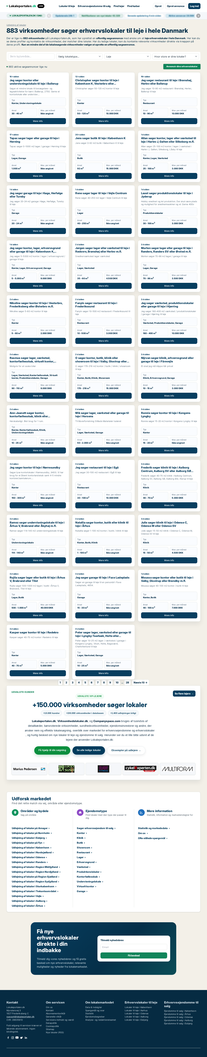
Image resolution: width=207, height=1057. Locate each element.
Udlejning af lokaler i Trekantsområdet (34, 891)
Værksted (82, 866)
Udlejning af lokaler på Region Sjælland (34, 876)
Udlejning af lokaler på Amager (30, 828)
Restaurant (83, 852)
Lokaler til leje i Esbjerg (136, 1020)
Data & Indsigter (93, 1007)
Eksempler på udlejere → (126, 750)
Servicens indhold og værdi (60, 1020)
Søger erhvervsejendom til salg (95, 828)
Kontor (81, 833)
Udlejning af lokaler (16, 25)
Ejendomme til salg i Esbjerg (178, 1023)
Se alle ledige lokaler (89, 750)
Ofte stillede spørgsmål (151, 838)
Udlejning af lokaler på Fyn (27, 842)
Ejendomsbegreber (95, 1016)
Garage (81, 891)
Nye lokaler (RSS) (55, 1032)
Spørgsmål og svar (94, 1010)
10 (117, 682)
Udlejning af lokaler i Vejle (27, 896)
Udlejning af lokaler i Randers (29, 862)
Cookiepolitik (52, 1026)
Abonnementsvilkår (55, 1013)
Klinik (80, 837)
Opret (158, 6)
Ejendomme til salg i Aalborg (178, 1020)
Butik (80, 842)
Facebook (8, 1038)
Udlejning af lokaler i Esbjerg (28, 837)
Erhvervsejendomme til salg (94, 6)
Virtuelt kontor (85, 886)
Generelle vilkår (54, 1016)
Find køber (133, 6)
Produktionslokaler (88, 871)
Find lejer (119, 6)
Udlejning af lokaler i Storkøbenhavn (33, 886)
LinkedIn (25, 1038)
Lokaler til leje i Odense (136, 1013)
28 (127, 682)
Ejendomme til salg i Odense (178, 1017)
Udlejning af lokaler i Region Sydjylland (34, 881)
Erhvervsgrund (86, 862)
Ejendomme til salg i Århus (177, 1014)
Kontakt (50, 1010)
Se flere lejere (184, 693)
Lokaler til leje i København (138, 1007)
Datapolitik (51, 1023)
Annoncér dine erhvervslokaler (181, 66)
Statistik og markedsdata (153, 828)
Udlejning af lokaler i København (30, 847)
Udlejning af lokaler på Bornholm (31, 833)
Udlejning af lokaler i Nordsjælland (32, 852)
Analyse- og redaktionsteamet (100, 1020)
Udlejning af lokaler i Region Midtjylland (35, 866)
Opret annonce (176, 6)
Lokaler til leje (67, 6)
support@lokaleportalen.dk (20, 1016)
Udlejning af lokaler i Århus (27, 905)
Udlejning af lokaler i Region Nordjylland (35, 871)
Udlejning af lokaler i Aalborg (28, 900)
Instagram (12, 1038)
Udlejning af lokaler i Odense (28, 857)
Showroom (83, 847)
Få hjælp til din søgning (52, 750)
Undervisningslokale (89, 881)
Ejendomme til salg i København (180, 1011)
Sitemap (50, 1029)
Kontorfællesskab (87, 876)
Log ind (194, 6)
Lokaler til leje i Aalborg (136, 1016)
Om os (142, 833)
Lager (80, 857)
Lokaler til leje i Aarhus (136, 1010)
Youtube (17, 1038)
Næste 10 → (140, 682)
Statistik (89, 1013)
